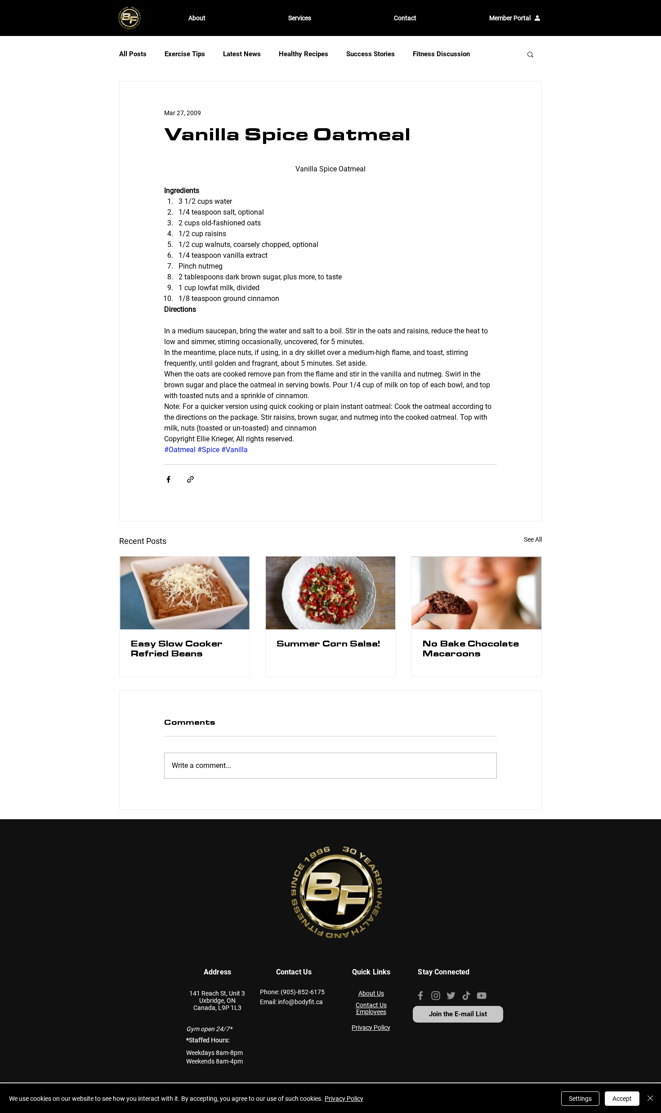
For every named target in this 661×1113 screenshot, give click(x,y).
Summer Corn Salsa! (328, 645)
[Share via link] (190, 479)
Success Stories (370, 54)
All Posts (133, 54)
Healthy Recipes (303, 54)
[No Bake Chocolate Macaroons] (476, 592)
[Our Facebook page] (420, 995)
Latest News (242, 54)
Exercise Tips (185, 54)
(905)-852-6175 (303, 992)
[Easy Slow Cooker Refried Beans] (185, 592)
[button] (231, 18)
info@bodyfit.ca (300, 1001)
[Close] (650, 1098)
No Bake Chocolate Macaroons (470, 650)
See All (533, 539)
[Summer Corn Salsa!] (331, 592)
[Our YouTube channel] (481, 995)
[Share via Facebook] (168, 479)
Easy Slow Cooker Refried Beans (176, 650)
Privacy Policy (344, 1098)
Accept (622, 1098)
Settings (580, 1098)
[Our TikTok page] (466, 995)
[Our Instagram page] (436, 995)
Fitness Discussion (441, 54)
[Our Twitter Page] (451, 995)
